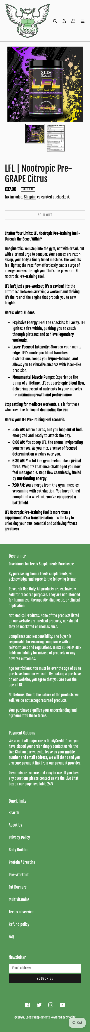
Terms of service (21, 911)
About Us (15, 825)
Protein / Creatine (22, 862)
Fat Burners (17, 887)
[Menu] (82, 21)
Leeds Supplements (38, 1017)
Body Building (19, 849)
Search (14, 812)
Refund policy (19, 924)
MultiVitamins (19, 899)
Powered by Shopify (63, 1017)
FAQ (11, 936)
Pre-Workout (19, 874)
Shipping (30, 197)
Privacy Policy (19, 837)
